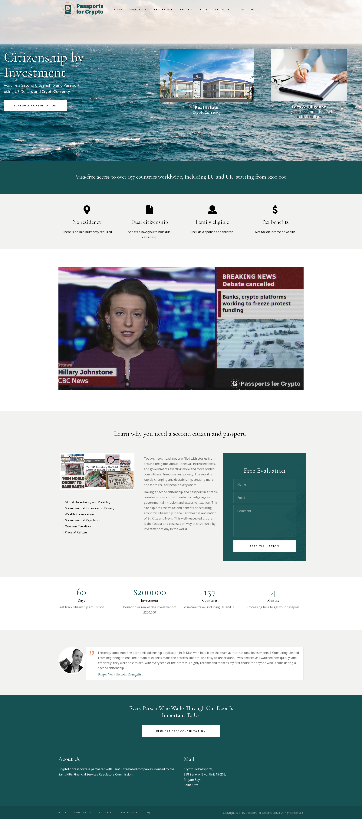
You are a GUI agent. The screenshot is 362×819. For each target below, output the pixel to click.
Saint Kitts (83, 812)
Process (105, 812)
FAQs (148, 812)
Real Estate (128, 812)
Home (62, 812)
